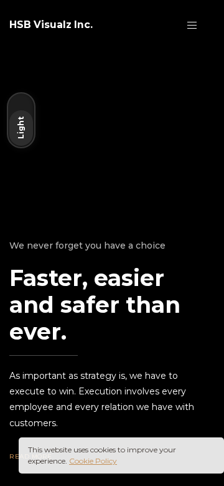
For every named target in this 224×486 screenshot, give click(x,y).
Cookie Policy (93, 460)
